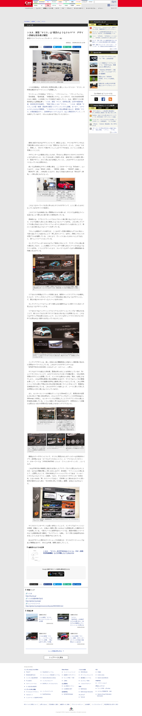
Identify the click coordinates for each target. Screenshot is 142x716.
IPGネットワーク (100, 686)
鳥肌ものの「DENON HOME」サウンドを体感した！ (107, 78)
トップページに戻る (56, 657)
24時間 (100, 24)
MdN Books (84, 689)
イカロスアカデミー (86, 683)
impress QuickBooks (103, 677)
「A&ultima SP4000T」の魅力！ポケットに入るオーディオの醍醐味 (107, 71)
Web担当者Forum (30, 675)
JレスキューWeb (85, 680)
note (68, 47)
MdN (80, 686)
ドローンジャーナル (31, 683)
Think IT (28, 672)
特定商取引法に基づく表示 (111, 704)
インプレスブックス (48, 691)
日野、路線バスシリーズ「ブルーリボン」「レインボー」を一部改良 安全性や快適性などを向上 (104, 46)
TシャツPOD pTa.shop (104, 688)
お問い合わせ (43, 704)
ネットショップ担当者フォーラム (51, 675)
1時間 (92, 24)
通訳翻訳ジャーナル (86, 677)
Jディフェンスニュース (87, 675)
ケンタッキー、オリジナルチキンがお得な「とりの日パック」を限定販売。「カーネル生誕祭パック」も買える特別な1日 (104, 121)
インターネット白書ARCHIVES (34, 697)
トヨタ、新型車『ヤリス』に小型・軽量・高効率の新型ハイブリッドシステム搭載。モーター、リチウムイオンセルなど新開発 (55, 106)
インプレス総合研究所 (32, 677)
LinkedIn (78, 47)
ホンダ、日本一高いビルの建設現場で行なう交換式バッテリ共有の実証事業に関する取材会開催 (104, 42)
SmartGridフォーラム (48, 672)
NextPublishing (47, 694)
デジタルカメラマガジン (32, 691)
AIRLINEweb (84, 672)
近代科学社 (65, 691)
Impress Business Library (49, 677)
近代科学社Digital (68, 694)
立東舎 (65, 680)
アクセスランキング (100, 22)
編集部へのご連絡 (64, 704)
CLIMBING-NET (68, 689)
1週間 (106, 24)
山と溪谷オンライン (69, 686)
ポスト (35, 47)
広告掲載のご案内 (53, 704)
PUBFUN (98, 680)
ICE (97, 669)
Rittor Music (65, 669)
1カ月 (114, 24)
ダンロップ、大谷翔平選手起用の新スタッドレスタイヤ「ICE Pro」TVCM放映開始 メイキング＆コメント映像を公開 (104, 33)
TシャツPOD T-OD (69, 677)
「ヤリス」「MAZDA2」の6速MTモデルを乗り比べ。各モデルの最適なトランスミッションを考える (77, 621)
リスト (40, 47)
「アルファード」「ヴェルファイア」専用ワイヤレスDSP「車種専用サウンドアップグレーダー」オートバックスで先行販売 (104, 29)
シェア (49, 47)
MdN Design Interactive (87, 691)
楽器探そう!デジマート (70, 675)
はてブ (58, 47)
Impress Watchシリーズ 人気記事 (104, 105)
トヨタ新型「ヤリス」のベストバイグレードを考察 (45, 619)
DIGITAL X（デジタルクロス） (50, 683)
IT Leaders (29, 680)
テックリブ (82, 694)
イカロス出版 (82, 669)
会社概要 (87, 704)
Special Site (97, 52)
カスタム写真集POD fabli (105, 691)
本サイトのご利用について (31, 704)
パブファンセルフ (102, 683)
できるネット (29, 694)
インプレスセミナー (48, 680)
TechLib (83, 697)
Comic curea (101, 675)
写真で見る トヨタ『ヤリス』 (57, 104)
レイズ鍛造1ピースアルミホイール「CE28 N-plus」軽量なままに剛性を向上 (107, 65)
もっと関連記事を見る (55, 651)
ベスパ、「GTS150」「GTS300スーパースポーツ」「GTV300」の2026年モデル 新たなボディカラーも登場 (104, 37)
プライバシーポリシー (77, 704)
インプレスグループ (97, 704)
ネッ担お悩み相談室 (31, 686)
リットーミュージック (69, 672)
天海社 (99, 672)
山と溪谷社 (65, 683)
